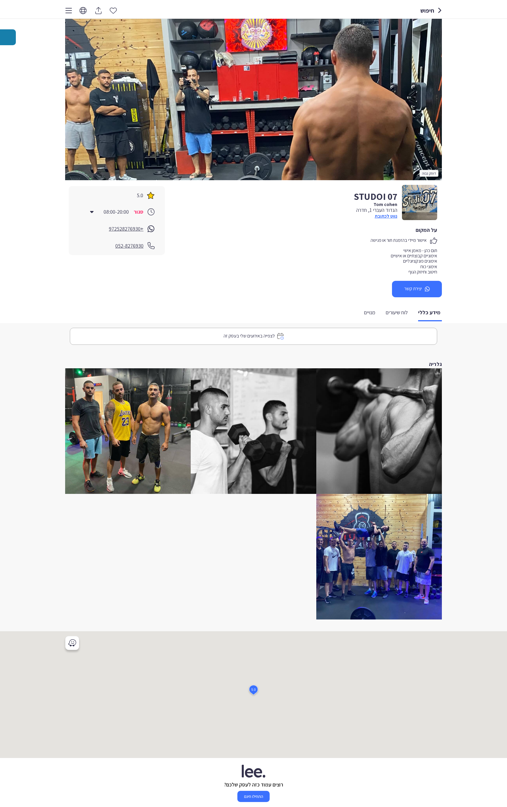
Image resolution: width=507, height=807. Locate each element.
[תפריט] (68, 10)
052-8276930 (129, 246)
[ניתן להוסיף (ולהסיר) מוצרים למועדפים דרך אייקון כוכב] (113, 10)
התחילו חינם (253, 796)
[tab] (430, 313)
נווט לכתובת (386, 216)
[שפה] (83, 11)
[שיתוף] (98, 10)
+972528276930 (126, 229)
